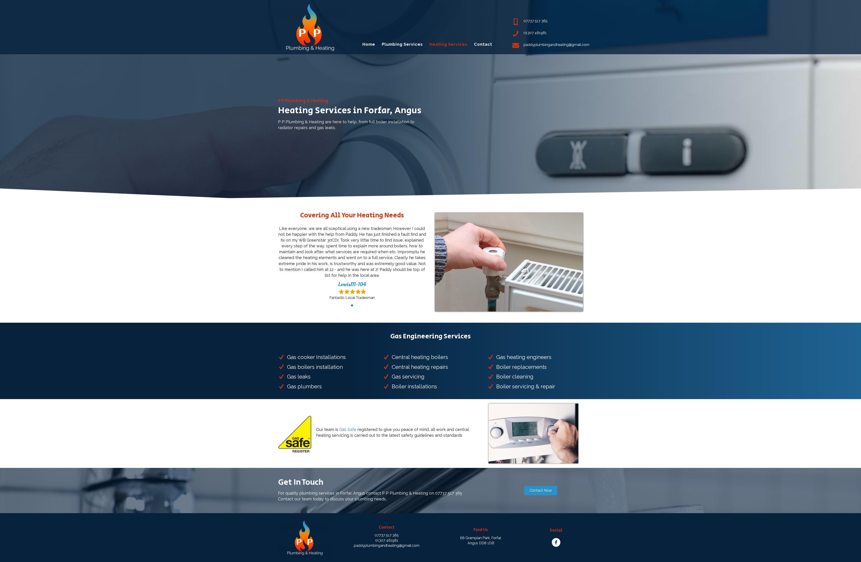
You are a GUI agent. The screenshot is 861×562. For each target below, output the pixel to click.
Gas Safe (347, 429)
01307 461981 (386, 540)
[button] (540, 490)
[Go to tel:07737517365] (547, 22)
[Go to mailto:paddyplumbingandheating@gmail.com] (547, 46)
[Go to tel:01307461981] (547, 34)
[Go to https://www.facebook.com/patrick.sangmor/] (556, 537)
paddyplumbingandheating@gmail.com (387, 545)
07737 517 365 (387, 535)
